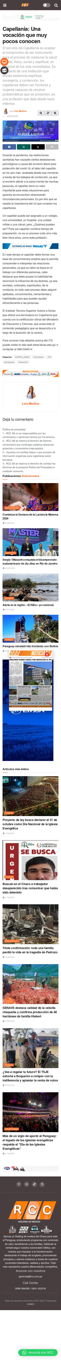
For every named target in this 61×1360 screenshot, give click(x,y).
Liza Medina (20, 110)
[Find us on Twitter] (42, 1184)
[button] (38, 1352)
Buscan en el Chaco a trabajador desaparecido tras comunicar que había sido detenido (30, 888)
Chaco (9, 639)
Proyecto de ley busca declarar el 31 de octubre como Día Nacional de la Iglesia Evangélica (30, 824)
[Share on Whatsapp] (23, 147)
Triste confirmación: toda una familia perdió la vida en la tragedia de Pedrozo (30, 950)
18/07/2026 (9, 651)
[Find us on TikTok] (34, 1184)
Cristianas (11, 1129)
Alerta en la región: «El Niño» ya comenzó (28, 605)
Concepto (38, 356)
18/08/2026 (9, 833)
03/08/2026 (9, 568)
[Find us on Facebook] (19, 1184)
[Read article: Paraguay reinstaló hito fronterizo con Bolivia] (30, 629)
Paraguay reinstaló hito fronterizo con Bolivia (30, 646)
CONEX (30, 1304)
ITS (49, 356)
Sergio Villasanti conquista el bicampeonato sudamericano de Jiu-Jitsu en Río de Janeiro (30, 561)
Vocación (23, 362)
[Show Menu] (5, 5)
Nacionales (12, 507)
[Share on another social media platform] (52, 147)
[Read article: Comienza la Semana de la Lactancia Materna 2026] (30, 497)
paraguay (9, 362)
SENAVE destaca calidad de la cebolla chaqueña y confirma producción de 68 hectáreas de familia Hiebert (30, 1012)
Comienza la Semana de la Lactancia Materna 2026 (30, 516)
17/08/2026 (9, 897)
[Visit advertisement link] (30, 20)
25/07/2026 (9, 609)
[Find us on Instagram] (26, 1184)
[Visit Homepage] (25, 5)
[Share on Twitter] (38, 147)
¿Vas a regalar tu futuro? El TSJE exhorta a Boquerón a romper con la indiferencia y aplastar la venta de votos (30, 1076)
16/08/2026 (9, 957)
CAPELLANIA (22, 356)
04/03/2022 (12, 116)
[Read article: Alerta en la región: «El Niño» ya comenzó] (30, 587)
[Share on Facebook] (9, 147)
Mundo (9, 598)
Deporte (10, 553)
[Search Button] (56, 5)
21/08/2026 (9, 1153)
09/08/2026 (9, 523)
